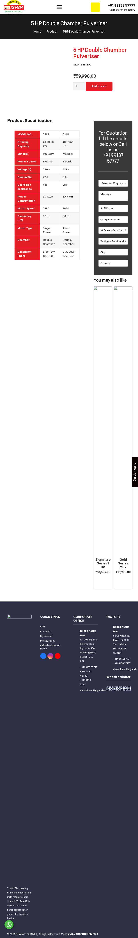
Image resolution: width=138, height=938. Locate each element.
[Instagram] (50, 656)
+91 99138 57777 (122, 663)
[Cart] (95, 7)
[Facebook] (43, 656)
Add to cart (99, 86)
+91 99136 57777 (122, 658)
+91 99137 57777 (88, 667)
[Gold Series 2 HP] (123, 288)
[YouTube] (58, 656)
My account (46, 636)
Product (52, 31)
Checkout (45, 631)
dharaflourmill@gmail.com (94, 690)
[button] (103, 584)
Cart (42, 626)
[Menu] (60, 7)
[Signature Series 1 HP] (103, 288)
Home (37, 31)
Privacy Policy (47, 640)
